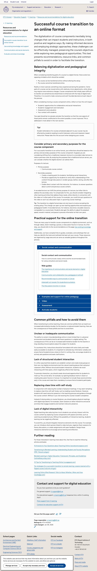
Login (92, 2)
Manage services (11, 566)
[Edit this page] (35, 527)
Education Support (20, 17)
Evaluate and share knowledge (14, 54)
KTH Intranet (7, 17)
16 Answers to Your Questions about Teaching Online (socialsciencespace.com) (61, 446)
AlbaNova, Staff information (36, 540)
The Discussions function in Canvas (53, 286)
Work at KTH (79, 558)
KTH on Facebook (57, 540)
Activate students (49, 310)
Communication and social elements (16, 50)
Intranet (23, 2)
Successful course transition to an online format (15, 41)
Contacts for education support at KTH (50, 504)
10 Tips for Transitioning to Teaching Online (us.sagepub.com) (55, 462)
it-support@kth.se (57, 491)
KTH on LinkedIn (56, 544)
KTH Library (31, 554)
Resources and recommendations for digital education (55, 17)
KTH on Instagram (57, 548)
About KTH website (81, 566)
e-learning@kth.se (60, 495)
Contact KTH (79, 555)
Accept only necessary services (34, 566)
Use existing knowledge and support (16, 46)
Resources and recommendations (15, 36)
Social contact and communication (57, 247)
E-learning (31, 17)
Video (44, 301)
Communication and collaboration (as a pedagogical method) (62, 275)
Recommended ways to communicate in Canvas (58, 279)
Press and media (80, 562)
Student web (14, 2)
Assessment (47, 305)
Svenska (91, 11)
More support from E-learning (47, 501)
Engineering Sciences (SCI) (12, 552)
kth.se (6, 2)
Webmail (30, 544)
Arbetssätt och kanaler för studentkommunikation (58, 282)
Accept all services (56, 566)
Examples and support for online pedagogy (60, 296)
